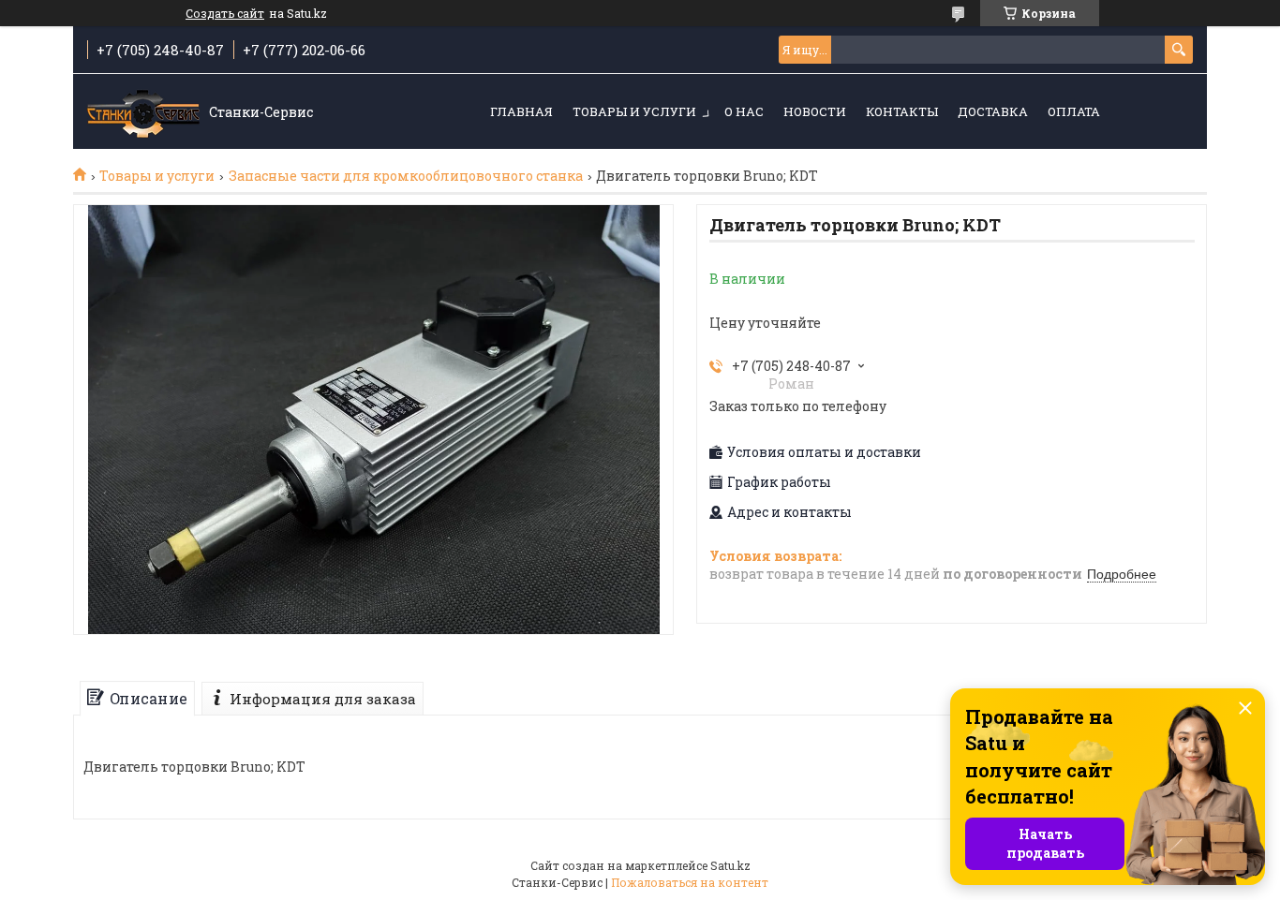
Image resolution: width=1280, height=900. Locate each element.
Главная (521, 111)
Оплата (1074, 111)
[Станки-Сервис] (143, 112)
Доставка (993, 111)
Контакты (902, 111)
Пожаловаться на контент (689, 882)
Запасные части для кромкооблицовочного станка (406, 176)
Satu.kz (730, 865)
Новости (814, 111)
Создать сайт (225, 13)
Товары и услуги (634, 111)
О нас (744, 111)
